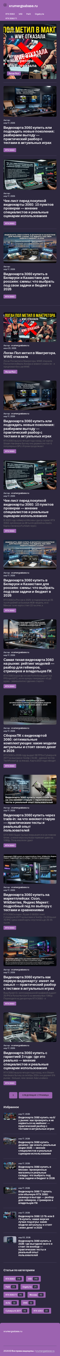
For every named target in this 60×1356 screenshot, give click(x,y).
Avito (11, 1302)
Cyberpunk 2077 (16, 1310)
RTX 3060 (10, 14)
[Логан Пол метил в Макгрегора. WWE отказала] (30, 51)
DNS (27, 1302)
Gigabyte (39, 14)
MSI (20, 14)
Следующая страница (35, 1095)
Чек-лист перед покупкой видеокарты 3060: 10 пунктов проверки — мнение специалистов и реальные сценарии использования (28, 208)
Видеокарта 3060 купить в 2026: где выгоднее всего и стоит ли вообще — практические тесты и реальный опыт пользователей (35, 1248)
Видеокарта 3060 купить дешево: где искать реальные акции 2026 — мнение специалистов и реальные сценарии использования (37, 1148)
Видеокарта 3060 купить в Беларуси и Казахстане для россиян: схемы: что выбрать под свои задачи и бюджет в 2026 (28, 281)
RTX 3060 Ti (11, 18)
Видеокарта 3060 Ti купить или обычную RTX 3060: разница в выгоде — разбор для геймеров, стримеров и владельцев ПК (36, 1197)
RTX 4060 (41, 1310)
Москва (36, 1294)
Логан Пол (14, 73)
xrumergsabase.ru (45, 1350)
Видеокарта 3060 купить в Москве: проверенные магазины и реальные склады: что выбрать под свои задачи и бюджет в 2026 (36, 1173)
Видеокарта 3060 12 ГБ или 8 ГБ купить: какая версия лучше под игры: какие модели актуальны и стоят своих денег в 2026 (36, 1222)
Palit (28, 14)
